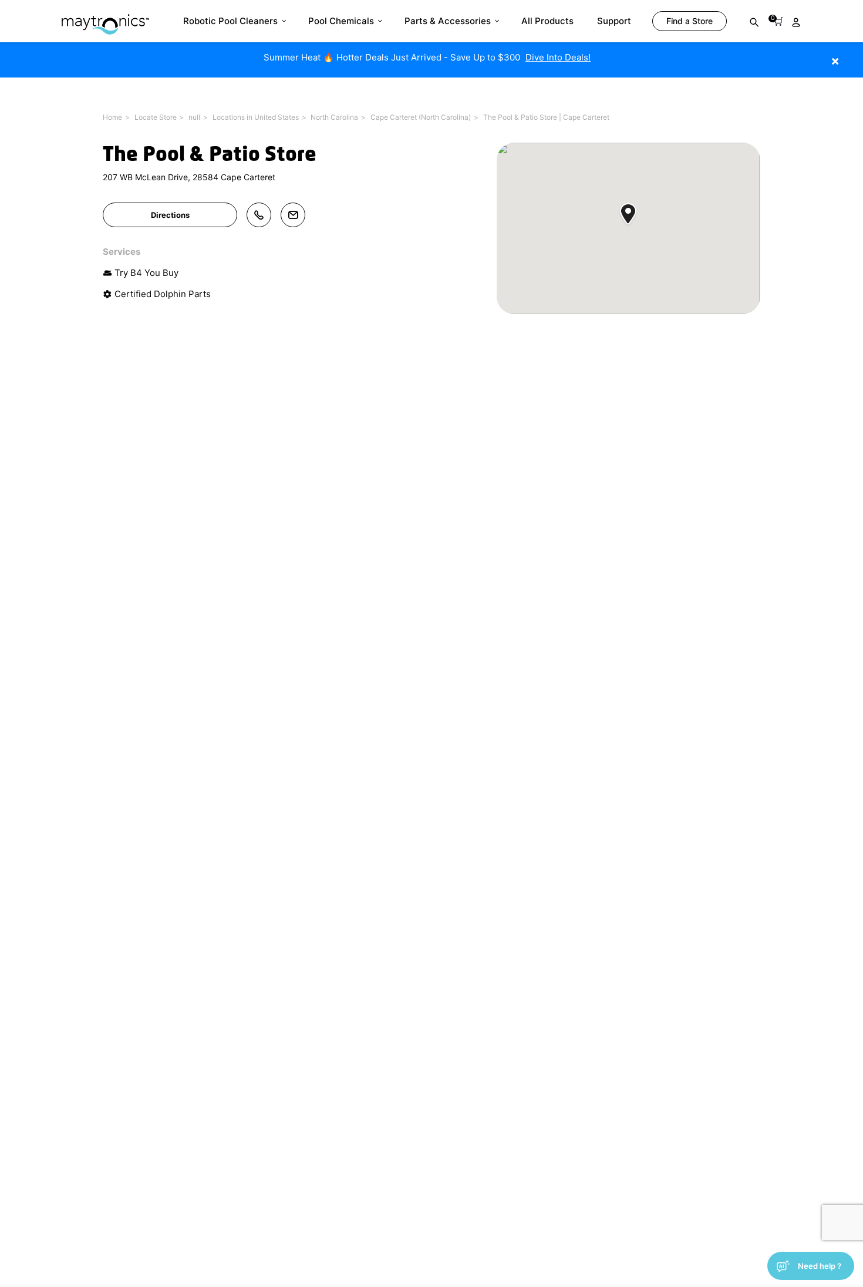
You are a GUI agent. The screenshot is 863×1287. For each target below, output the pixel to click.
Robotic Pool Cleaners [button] (230, 20)
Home (112, 117)
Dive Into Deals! (558, 57)
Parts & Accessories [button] (447, 20)
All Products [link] (547, 20)
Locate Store (155, 117)
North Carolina (334, 117)
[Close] (852, 55)
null (194, 117)
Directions (170, 215)
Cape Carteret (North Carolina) (420, 117)
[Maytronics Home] (105, 18)
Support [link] (614, 20)
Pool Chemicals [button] (341, 20)
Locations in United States (256, 117)
